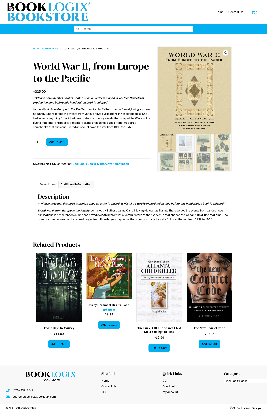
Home (36, 48)
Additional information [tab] (76, 184)
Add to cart (57, 142)
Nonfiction (122, 163)
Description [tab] (48, 184)
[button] (225, 53)
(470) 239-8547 (23, 390)
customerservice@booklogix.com (34, 396)
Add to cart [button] (59, 344)
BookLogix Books (52, 48)
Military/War (105, 163)
